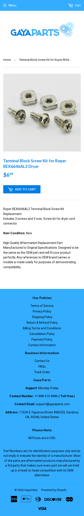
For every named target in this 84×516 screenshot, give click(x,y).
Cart (77, 5)
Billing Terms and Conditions (42, 328)
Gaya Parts (30, 490)
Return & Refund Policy (42, 322)
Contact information (42, 345)
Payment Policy (42, 339)
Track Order (42, 372)
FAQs (42, 366)
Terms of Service (42, 305)
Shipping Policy (42, 317)
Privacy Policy (42, 311)
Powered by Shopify (53, 490)
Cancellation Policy (42, 334)
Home (7, 59)
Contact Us (42, 361)
